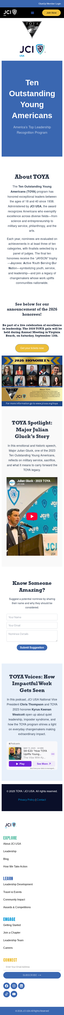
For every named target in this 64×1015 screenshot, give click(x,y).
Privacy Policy (26, 799)
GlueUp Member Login (50, 3)
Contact (41, 799)
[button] (32, 12)
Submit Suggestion (32, 647)
